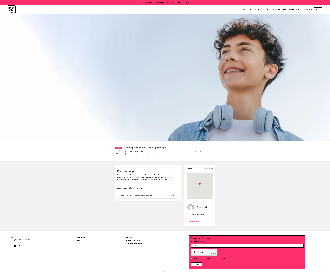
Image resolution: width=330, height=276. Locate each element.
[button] (200, 184)
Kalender (212, 151)
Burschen (247, 9)
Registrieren (308, 9)
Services (293, 9)
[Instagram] (19, 246)
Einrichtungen (279, 9)
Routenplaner (209, 168)
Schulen (266, 9)
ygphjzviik (202, 207)
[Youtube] (14, 246)
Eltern (256, 9)
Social (197, 151)
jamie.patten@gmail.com (197, 214)
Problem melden (205, 151)
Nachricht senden (194, 222)
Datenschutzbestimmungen (216, 258)
